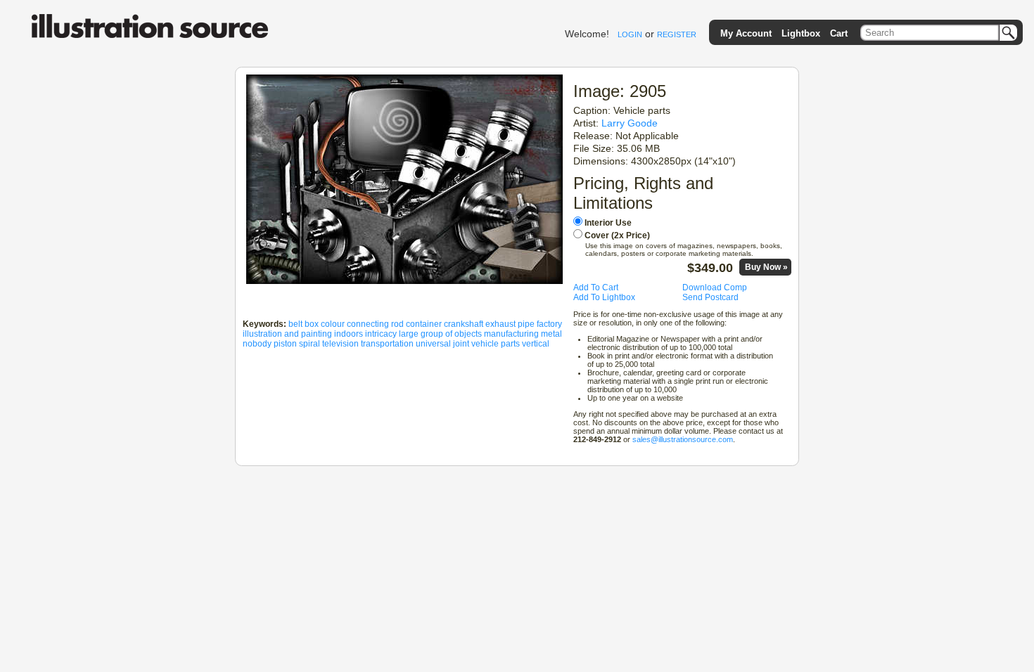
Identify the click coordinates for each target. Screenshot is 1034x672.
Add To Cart (595, 287)
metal (551, 334)
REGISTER (676, 34)
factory (549, 324)
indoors (348, 334)
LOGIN (630, 34)
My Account (746, 33)
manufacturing (511, 334)
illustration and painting (287, 334)
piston (285, 344)
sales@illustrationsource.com (682, 439)
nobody (257, 344)
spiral (309, 344)
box (312, 324)
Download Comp (714, 287)
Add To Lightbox (604, 297)
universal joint (442, 344)
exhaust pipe (510, 324)
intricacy (381, 334)
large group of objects (440, 334)
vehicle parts (495, 344)
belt (295, 324)
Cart (839, 33)
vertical (535, 344)
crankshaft (463, 324)
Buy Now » (766, 267)
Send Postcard (710, 297)
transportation (387, 344)
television (340, 344)
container (424, 324)
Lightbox (800, 33)
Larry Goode (629, 123)
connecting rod (375, 324)
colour (333, 324)
